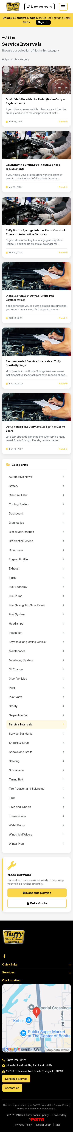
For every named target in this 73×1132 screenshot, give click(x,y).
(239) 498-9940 (16, 1059)
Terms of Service (39, 1108)
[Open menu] (63, 7)
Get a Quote (38, 903)
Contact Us (12, 1088)
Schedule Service (38, 893)
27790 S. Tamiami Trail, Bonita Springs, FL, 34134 (34, 1071)
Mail (58, 1124)
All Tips (10, 37)
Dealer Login (43, 1124)
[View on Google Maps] (36, 1018)
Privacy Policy (23, 1124)
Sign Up (43, 22)
